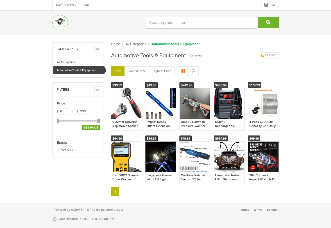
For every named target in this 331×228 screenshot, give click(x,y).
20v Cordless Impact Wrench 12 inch (262, 179)
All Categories (66, 62)
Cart (272, 5)
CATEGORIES (65, 5)
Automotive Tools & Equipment (76, 70)
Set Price (91, 127)
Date (117, 71)
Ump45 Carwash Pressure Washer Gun (193, 126)
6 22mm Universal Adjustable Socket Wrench (125, 126)
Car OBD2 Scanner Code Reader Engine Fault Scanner (126, 181)
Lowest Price (137, 71)
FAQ (86, 5)
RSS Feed (271, 55)
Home (115, 44)
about (244, 210)
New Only (67, 149)
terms (258, 210)
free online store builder (106, 210)
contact (272, 210)
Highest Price (161, 71)
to (75, 111)
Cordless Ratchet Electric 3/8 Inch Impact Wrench (193, 179)
